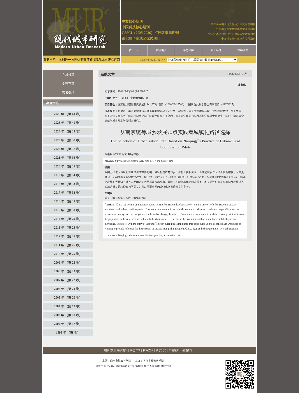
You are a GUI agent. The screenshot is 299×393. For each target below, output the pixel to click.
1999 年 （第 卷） (68, 332)
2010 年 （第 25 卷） (68, 254)
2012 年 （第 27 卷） (68, 236)
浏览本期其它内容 (236, 73)
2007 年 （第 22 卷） (68, 280)
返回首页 (187, 350)
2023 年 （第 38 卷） (68, 140)
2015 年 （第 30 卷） (68, 210)
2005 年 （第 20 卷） (68, 297)
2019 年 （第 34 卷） (68, 175)
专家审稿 (68, 83)
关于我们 (215, 50)
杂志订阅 (188, 50)
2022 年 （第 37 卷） (68, 149)
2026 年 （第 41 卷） (68, 114)
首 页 (134, 50)
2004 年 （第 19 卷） (68, 306)
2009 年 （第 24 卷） (68, 262)
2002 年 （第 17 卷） (68, 323)
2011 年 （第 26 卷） (68, 245)
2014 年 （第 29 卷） (68, 219)
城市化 (242, 84)
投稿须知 (242, 50)
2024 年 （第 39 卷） (68, 131)
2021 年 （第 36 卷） (68, 157)
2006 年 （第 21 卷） (68, 288)
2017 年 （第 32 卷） (68, 192)
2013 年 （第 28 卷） (68, 227)
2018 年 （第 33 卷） (68, 184)
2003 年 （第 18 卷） (68, 315)
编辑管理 (109, 350)
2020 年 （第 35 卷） (68, 166)
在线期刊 (161, 50)
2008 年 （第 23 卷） (68, 271)
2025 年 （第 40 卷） (68, 122)
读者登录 (68, 92)
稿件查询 (148, 350)
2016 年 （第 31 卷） (68, 201)
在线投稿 (68, 74)
